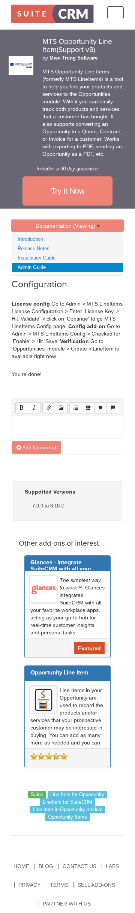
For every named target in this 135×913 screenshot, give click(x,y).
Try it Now (67, 191)
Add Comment (38, 448)
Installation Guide (37, 258)
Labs (112, 866)
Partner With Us (67, 904)
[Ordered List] (88, 407)
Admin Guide (32, 267)
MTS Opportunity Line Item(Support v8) (77, 45)
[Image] (61, 407)
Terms (59, 885)
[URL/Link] (48, 407)
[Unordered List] (75, 407)
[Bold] (21, 407)
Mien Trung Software (74, 58)
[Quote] (112, 407)
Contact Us (79, 866)
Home (21, 866)
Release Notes (34, 248)
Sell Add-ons (96, 885)
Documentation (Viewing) (66, 226)
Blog (46, 866)
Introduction (30, 239)
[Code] (100, 407)
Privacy (29, 885)
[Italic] (34, 407)
